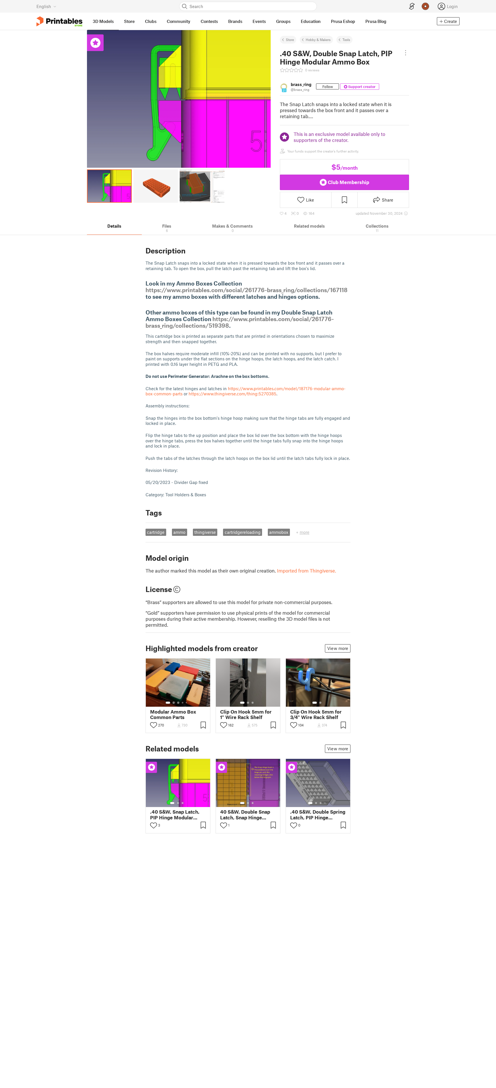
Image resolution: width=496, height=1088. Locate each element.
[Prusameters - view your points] (425, 6)
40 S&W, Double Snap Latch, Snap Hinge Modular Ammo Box (245, 814)
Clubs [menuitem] (150, 21)
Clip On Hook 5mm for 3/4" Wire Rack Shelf (316, 714)
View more (337, 648)
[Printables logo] (59, 21)
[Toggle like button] (153, 725)
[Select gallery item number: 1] (168, 703)
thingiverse (205, 532)
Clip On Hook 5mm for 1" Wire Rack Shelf (246, 714)
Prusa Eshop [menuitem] (343, 21)
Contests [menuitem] (209, 21)
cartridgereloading (243, 532)
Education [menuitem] (311, 21)
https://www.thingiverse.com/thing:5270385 (232, 393)
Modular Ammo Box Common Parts (173, 714)
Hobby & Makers (318, 40)
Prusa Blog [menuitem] (375, 21)
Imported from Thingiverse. (306, 570)
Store (290, 40)
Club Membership (348, 182)
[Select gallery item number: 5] (187, 703)
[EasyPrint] (412, 6)
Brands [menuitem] (235, 21)
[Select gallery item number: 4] (183, 703)
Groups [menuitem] (283, 21)
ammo (179, 532)
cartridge (155, 532)
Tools (346, 40)
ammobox (278, 532)
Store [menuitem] (129, 21)
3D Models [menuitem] (103, 21)
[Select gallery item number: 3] (178, 703)
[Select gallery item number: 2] (174, 703)
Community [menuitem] (178, 21)
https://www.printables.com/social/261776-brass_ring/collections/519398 (240, 322)
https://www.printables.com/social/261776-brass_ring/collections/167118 (247, 289)
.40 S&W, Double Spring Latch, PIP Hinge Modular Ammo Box (317, 814)
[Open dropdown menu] (405, 52)
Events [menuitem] (259, 21)
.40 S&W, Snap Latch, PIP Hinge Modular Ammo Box (174, 814)
